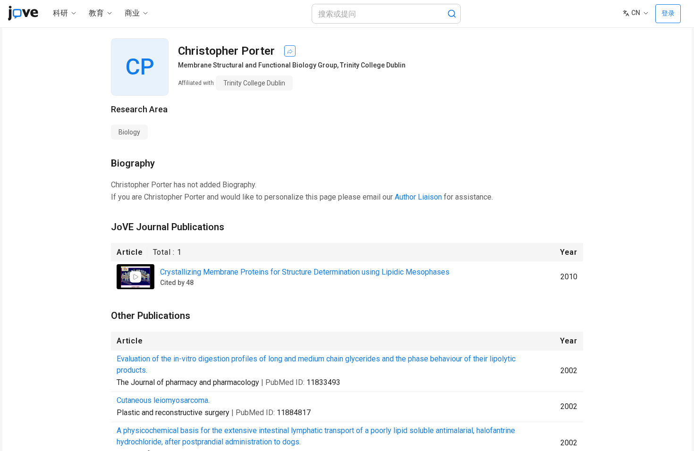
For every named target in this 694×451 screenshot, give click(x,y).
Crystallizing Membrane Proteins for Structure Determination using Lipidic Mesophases (304, 271)
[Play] (135, 277)
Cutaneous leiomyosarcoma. (163, 400)
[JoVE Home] (23, 13)
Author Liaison (418, 196)
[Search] (452, 13)
